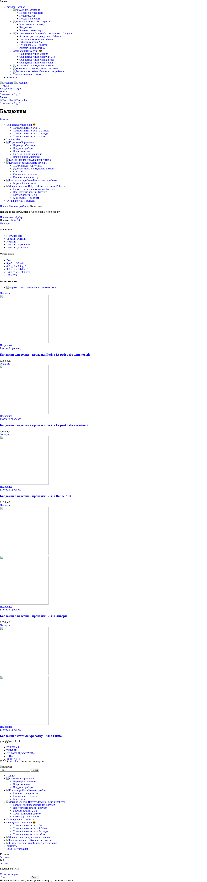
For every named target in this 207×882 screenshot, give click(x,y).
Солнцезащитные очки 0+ (33, 53)
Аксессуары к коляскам (32, 47)
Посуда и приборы (29, 18)
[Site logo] (7, 82)
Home (3, 206)
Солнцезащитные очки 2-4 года (36, 59)
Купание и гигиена (47, 68)
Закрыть (4, 857)
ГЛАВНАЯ (12, 747)
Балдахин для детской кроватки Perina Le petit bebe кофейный (44, 425)
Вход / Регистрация (17, 848)
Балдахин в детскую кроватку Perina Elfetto (31, 736)
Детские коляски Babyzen (58, 33)
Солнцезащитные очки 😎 (27, 51)
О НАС (10, 756)
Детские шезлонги (46, 65)
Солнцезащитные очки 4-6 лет (36, 62)
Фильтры (5, 223)
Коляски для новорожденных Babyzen (40, 36)
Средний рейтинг (16, 238)
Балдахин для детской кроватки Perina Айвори (33, 616)
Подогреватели (27, 15)
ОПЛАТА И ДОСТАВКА (20, 753)
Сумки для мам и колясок (33, 44)
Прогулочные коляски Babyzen (36, 39)
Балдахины (25, 27)
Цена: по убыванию (17, 247)
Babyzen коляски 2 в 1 (31, 42)
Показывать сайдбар (11, 217)
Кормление (34, 9)
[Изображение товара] (24, 603)
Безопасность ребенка (52, 71)
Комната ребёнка (43, 21)
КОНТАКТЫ (13, 759)
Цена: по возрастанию (18, 244)
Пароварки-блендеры (31, 12)
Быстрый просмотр (10, 348)
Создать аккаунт (9, 874)
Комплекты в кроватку (32, 24)
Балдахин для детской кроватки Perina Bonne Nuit (35, 496)
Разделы (4, 119)
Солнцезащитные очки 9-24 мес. (37, 56)
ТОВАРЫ (11, 750)
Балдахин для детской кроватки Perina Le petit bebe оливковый (45, 354)
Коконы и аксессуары (31, 30)
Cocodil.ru (13, 761)
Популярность (14, 235)
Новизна (11, 241)
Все (8, 260)
